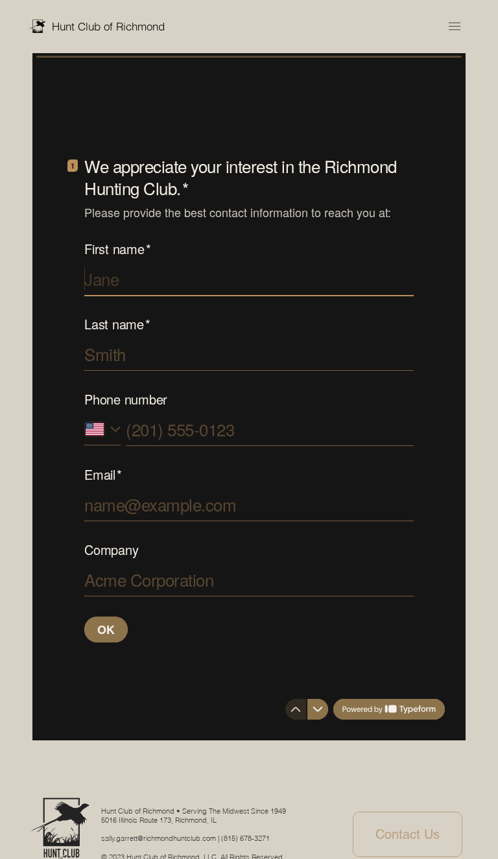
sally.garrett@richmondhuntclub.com (158, 838)
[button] (454, 26)
